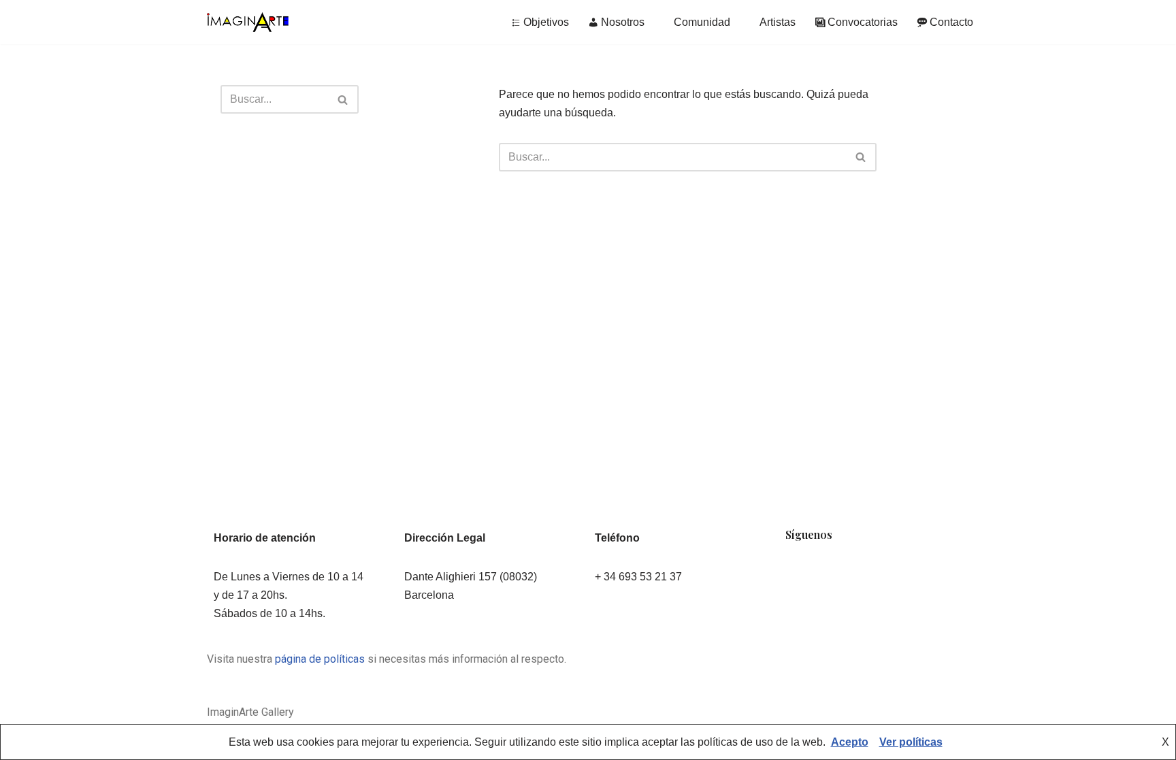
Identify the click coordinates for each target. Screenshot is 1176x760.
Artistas (778, 22)
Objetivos (546, 22)
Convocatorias (863, 22)
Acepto (849, 742)
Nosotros (622, 22)
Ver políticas (911, 742)
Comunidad (702, 22)
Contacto (951, 22)
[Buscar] (343, 99)
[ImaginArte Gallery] (248, 22)
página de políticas (320, 658)
